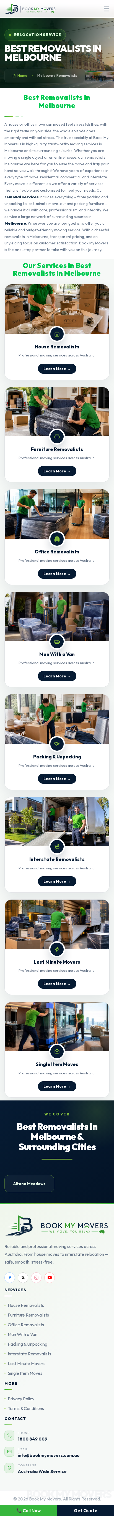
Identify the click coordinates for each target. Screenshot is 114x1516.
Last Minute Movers (26, 1363)
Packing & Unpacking (27, 1344)
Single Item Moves (25, 1373)
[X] (23, 1277)
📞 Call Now (28, 1510)
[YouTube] (49, 1277)
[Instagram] (36, 1277)
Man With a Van (22, 1334)
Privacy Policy (21, 1398)
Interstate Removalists (29, 1353)
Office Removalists (26, 1324)
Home (22, 75)
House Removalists (26, 1305)
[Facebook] (9, 1277)
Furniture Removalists (28, 1315)
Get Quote (85, 1510)
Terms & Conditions (26, 1408)
